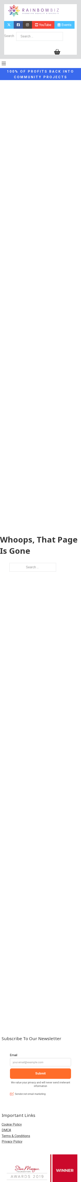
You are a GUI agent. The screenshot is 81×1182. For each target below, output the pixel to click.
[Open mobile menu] (4, 63)
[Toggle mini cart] (57, 52)
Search (9, 36)
